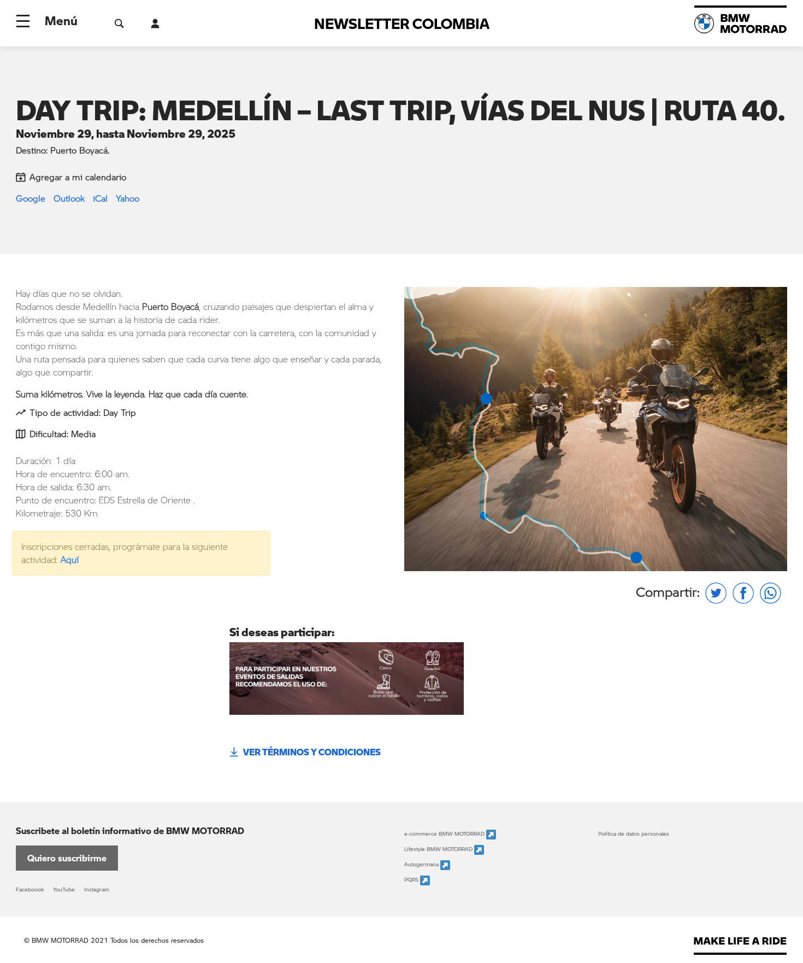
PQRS (412, 880)
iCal (100, 198)
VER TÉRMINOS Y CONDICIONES (312, 751)
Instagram (96, 889)
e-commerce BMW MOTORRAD (445, 834)
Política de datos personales (633, 833)
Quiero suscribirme (67, 858)
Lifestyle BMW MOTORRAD (439, 849)
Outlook (69, 198)
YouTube (64, 889)
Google (30, 198)
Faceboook (30, 889)
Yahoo (127, 198)
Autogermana (422, 864)
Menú (61, 20)
